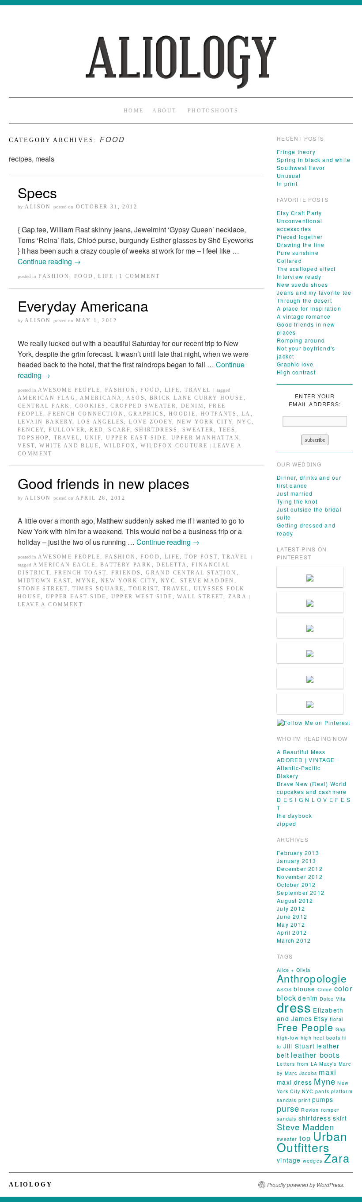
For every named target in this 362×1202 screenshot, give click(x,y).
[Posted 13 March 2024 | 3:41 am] (310, 677)
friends (126, 573)
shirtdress (156, 430)
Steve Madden (207, 581)
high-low (288, 1037)
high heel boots (320, 1037)
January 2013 (296, 860)
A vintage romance (304, 316)
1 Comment (139, 276)
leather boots (315, 1054)
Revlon (310, 1109)
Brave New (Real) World (312, 783)
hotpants (218, 414)
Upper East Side (136, 438)
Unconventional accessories (299, 224)
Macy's (327, 1063)
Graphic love (295, 364)
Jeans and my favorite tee (314, 292)
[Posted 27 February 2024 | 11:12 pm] (310, 703)
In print (287, 183)
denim (192, 406)
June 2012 (292, 916)
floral (336, 1019)
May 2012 (291, 924)
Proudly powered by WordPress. (305, 1184)
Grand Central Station (191, 573)
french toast (80, 573)
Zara (237, 596)
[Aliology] (181, 58)
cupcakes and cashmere (312, 791)
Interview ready (299, 276)
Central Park (44, 406)
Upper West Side (142, 596)
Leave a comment (50, 604)
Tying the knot (297, 501)
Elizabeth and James (310, 1014)
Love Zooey (150, 422)
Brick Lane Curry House (197, 398)
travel (67, 438)
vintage (289, 1160)
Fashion (53, 276)
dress (294, 1007)
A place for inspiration (309, 308)
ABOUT (164, 111)
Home (134, 111)
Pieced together (300, 236)
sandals (286, 1118)
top (305, 1138)
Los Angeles (100, 422)
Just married (295, 493)
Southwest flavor (301, 167)
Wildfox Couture (173, 446)
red (96, 430)
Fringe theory (296, 151)
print (304, 1100)
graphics (146, 414)
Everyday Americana (83, 305)
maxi (327, 1072)
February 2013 (298, 852)
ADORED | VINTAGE (306, 759)
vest (26, 446)
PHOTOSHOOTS (213, 111)
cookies (90, 406)
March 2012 (294, 940)
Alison (38, 207)
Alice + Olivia (293, 970)
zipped (286, 823)
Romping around (301, 340)
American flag (46, 398)
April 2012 (292, 932)
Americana (101, 398)
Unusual (289, 175)
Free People (305, 1027)
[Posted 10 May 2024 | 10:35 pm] (310, 576)
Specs (37, 192)
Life (105, 276)
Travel (198, 390)
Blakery (287, 775)
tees (227, 430)
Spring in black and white (314, 159)
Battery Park (126, 565)
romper (330, 1109)
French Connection (86, 414)
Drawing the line (300, 244)
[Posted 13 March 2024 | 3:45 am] (310, 652)
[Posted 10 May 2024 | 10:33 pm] (310, 602)
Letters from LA (297, 1063)
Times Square (98, 589)
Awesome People (69, 390)
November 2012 (300, 876)
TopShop (33, 438)
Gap (341, 1029)
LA (246, 414)
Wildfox (120, 446)
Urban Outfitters (312, 1142)
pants (322, 1091)
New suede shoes (302, 284)
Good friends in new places (103, 483)
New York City (204, 422)
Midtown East (44, 581)
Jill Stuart (299, 1045)
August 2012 (295, 900)
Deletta (171, 565)
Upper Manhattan (205, 438)
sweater (198, 430)
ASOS (135, 398)
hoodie (182, 414)
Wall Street (200, 596)
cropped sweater (143, 406)
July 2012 (291, 908)
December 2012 (300, 868)
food (84, 276)
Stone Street (43, 589)
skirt (340, 1117)
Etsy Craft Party (299, 212)
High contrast (296, 372)
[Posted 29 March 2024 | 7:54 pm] (310, 627)
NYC (244, 422)
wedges (312, 1160)
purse (288, 1108)
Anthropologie (312, 978)
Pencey (31, 430)
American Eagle (64, 565)
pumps (322, 1099)
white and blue (69, 446)
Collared (289, 260)
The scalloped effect (306, 268)
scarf (119, 430)
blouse (304, 988)
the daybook (294, 815)
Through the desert (304, 300)
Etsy (321, 1018)
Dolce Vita (333, 998)
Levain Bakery (45, 422)
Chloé (324, 989)
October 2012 (296, 884)
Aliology (30, 1184)
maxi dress (294, 1082)
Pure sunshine (298, 252)
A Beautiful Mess (301, 751)
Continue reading (49, 261)
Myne (86, 581)
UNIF (93, 438)
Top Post (201, 557)
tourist (143, 589)
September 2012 (300, 892)
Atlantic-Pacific (299, 767)
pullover (67, 430)
